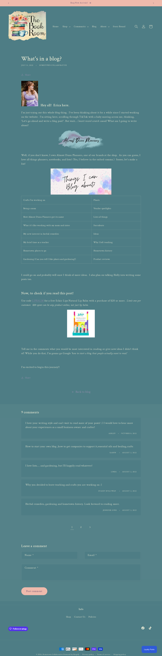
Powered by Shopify (71, 654)
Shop (68, 616)
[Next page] (90, 527)
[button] (66, 26)
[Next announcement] (153, 3)
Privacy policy (88, 654)
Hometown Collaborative (53, 654)
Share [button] (28, 74)
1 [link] (72, 527)
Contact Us (79, 616)
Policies (92, 616)
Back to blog (83, 392)
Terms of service (103, 654)
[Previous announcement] (8, 3)
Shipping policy (119, 654)
